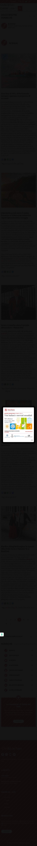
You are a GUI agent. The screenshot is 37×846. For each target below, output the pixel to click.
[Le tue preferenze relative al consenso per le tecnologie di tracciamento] (2, 634)
